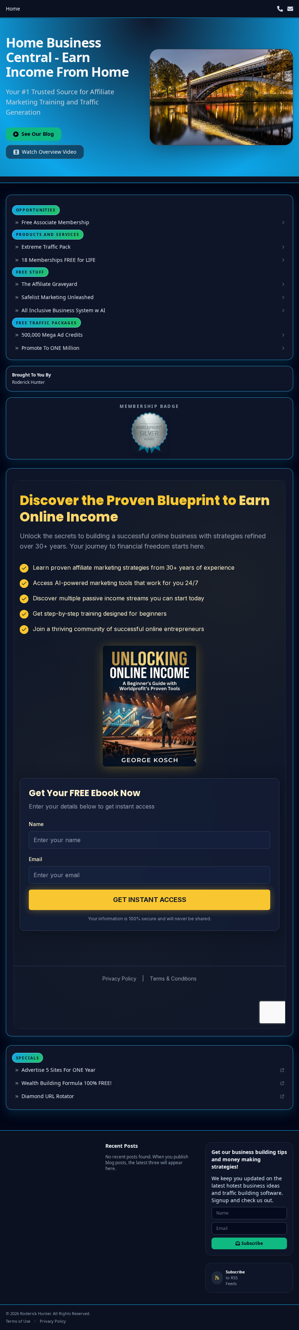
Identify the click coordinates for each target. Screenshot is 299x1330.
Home (13, 8)
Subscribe (252, 1243)
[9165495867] (280, 8)
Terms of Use (18, 1321)
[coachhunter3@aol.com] (290, 8)
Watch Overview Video (49, 151)
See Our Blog (38, 133)
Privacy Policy (53, 1321)
